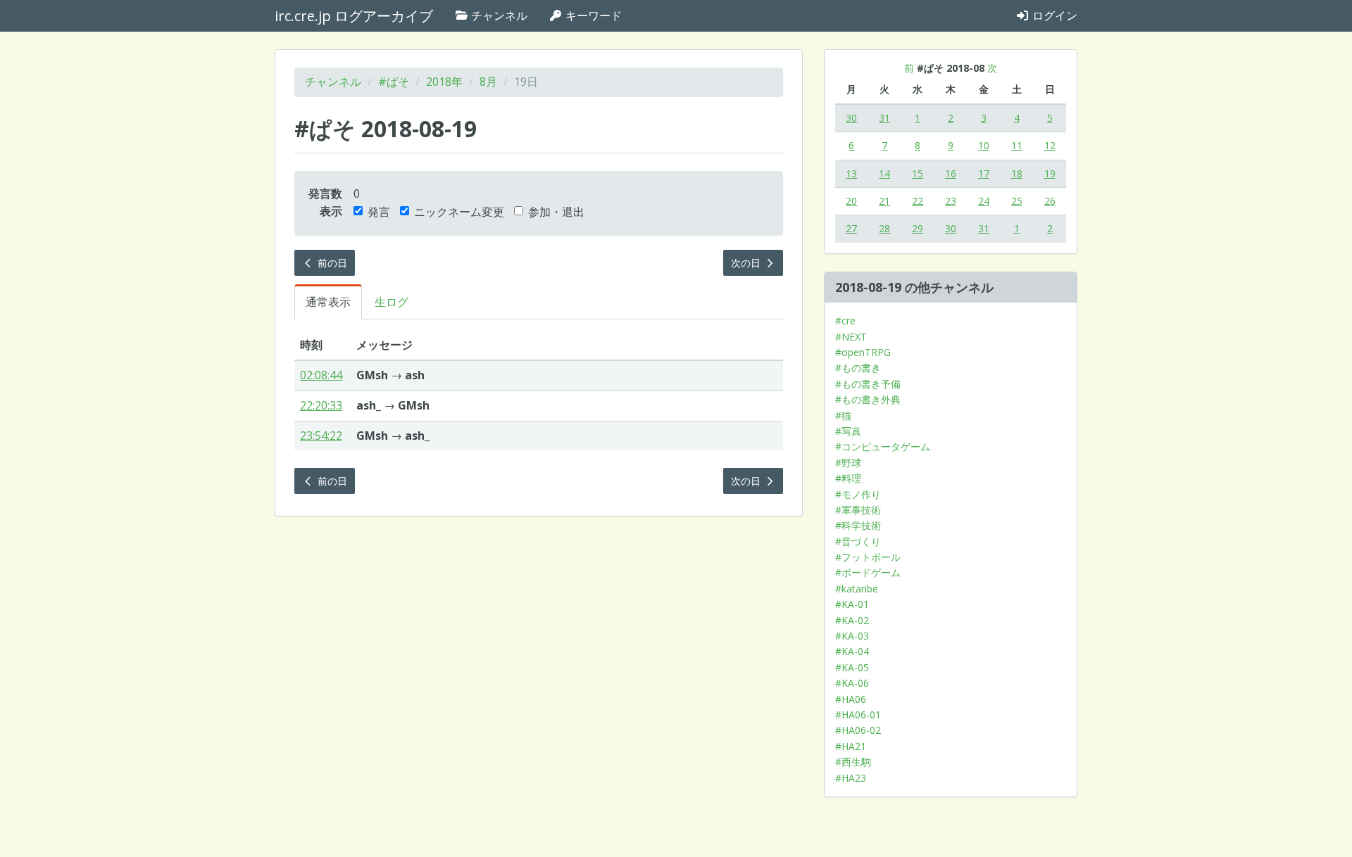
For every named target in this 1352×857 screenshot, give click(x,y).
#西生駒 (853, 761)
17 (983, 173)
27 (851, 228)
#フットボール (868, 557)
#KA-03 (852, 635)
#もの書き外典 (868, 399)
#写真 (848, 431)
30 (851, 118)
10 (983, 145)
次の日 (747, 262)
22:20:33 (321, 405)
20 (851, 201)
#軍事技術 (858, 509)
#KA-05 (852, 667)
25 (1016, 201)
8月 (488, 81)
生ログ (391, 302)
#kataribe (856, 588)
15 (917, 173)
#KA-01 (852, 604)
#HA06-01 (858, 714)
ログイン (1053, 15)
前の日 (331, 262)
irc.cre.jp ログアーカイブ (354, 15)
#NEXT (851, 336)
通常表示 (328, 302)
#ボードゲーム (868, 572)
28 (884, 228)
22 (917, 201)
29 (917, 228)
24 (983, 201)
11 (1016, 145)
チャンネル (497, 15)
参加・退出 (556, 212)
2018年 (444, 81)
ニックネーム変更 (459, 212)
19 (1050, 173)
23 (950, 201)
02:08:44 (321, 375)
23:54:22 (321, 435)
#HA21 (850, 746)
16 (950, 173)
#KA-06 (852, 683)
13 (851, 173)
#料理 (848, 478)
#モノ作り (858, 494)
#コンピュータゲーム (882, 446)
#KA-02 (852, 620)
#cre (845, 320)
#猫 (843, 415)
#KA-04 (852, 651)
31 (884, 118)
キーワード (592, 15)
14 (884, 173)
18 (1016, 173)
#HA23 (850, 778)
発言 (379, 212)
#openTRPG (863, 352)
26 (1050, 201)
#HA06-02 (858, 730)
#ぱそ (393, 81)
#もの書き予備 (868, 384)
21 (884, 201)
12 (1050, 145)
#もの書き (858, 367)
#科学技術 (858, 525)
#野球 (848, 462)
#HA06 (850, 699)
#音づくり (858, 541)
